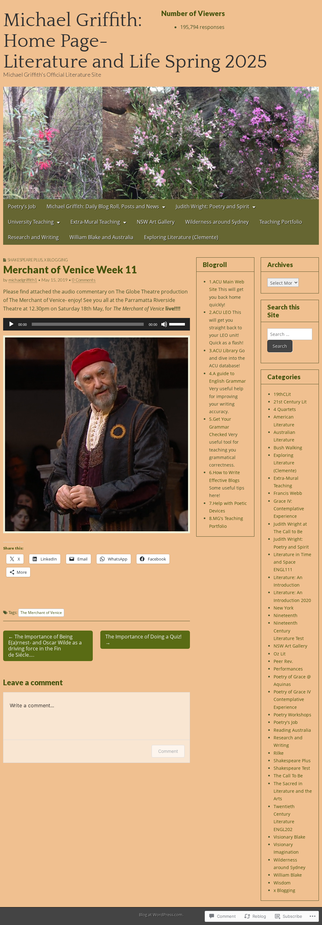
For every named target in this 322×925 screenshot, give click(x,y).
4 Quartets (285, 409)
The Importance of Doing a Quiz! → (143, 639)
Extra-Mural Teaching (95, 221)
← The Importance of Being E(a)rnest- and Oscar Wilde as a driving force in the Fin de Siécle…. (45, 645)
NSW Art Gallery (156, 221)
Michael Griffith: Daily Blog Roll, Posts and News (103, 206)
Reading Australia (292, 730)
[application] (96, 324)
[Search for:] (289, 334)
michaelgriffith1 (22, 279)
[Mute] (164, 324)
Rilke (279, 753)
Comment (168, 751)
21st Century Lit (290, 402)
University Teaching (31, 221)
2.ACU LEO (220, 312)
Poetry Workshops (292, 715)
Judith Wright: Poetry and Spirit (212, 206)
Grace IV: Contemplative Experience (289, 508)
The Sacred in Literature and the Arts (293, 791)
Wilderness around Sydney (217, 221)
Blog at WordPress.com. (161, 914)
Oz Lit (280, 654)
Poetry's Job (286, 722)
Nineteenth (285, 615)
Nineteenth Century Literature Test (289, 630)
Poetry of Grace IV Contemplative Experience (292, 699)
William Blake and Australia (101, 237)
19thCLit (282, 394)
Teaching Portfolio (280, 221)
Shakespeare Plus (25, 259)
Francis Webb (288, 493)
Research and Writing (33, 237)
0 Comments (84, 279)
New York (283, 608)
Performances (288, 669)
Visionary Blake (289, 837)
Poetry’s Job (22, 206)
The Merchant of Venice (41, 612)
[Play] (11, 324)
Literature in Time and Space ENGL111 (292, 562)
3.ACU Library (223, 350)
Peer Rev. (283, 661)
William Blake (288, 875)
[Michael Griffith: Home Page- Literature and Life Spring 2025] (161, 143)
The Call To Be (288, 776)
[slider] (178, 323)
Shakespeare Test (292, 768)
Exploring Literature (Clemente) (181, 237)
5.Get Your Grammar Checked (220, 426)
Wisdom (282, 883)
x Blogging (56, 259)
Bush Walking (288, 448)
